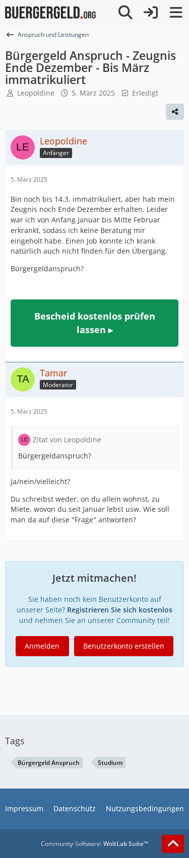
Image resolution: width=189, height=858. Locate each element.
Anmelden (42, 646)
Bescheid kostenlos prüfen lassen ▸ (94, 323)
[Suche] (125, 13)
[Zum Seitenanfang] (173, 844)
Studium (110, 762)
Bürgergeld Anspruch (49, 762)
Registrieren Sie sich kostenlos (119, 609)
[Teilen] (175, 112)
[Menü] (176, 13)
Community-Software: (94, 843)
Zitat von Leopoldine (67, 439)
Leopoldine (35, 93)
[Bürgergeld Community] (50, 13)
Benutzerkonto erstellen (123, 646)
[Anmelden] (151, 12)
